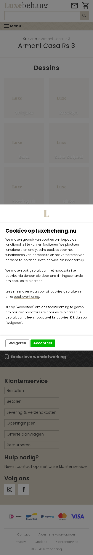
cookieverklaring (26, 296)
